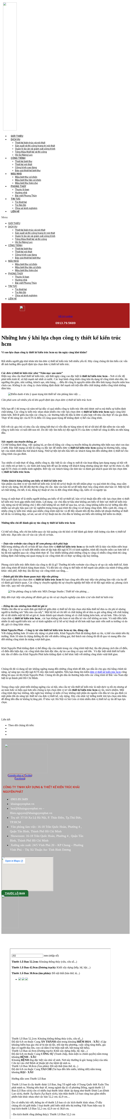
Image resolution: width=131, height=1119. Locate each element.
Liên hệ (15, 211)
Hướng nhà (21, 192)
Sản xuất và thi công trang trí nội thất (35, 145)
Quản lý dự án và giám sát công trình (35, 148)
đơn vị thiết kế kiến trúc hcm (105, 671)
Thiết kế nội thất (23, 164)
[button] (39, 217)
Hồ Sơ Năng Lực (24, 155)
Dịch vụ (15, 139)
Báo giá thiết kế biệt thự (28, 170)
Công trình (18, 158)
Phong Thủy (18, 186)
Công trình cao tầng (26, 167)
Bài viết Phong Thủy (26, 195)
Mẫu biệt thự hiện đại (26, 183)
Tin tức (15, 199)
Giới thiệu (17, 136)
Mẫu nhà (16, 173)
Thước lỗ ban (22, 189)
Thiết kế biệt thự (23, 161)
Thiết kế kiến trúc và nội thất (30, 142)
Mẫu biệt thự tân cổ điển (28, 180)
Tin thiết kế (21, 202)
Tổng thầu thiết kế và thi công (31, 151)
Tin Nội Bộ (20, 205)
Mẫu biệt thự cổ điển (26, 177)
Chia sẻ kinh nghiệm (26, 208)
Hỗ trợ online (66, 316)
